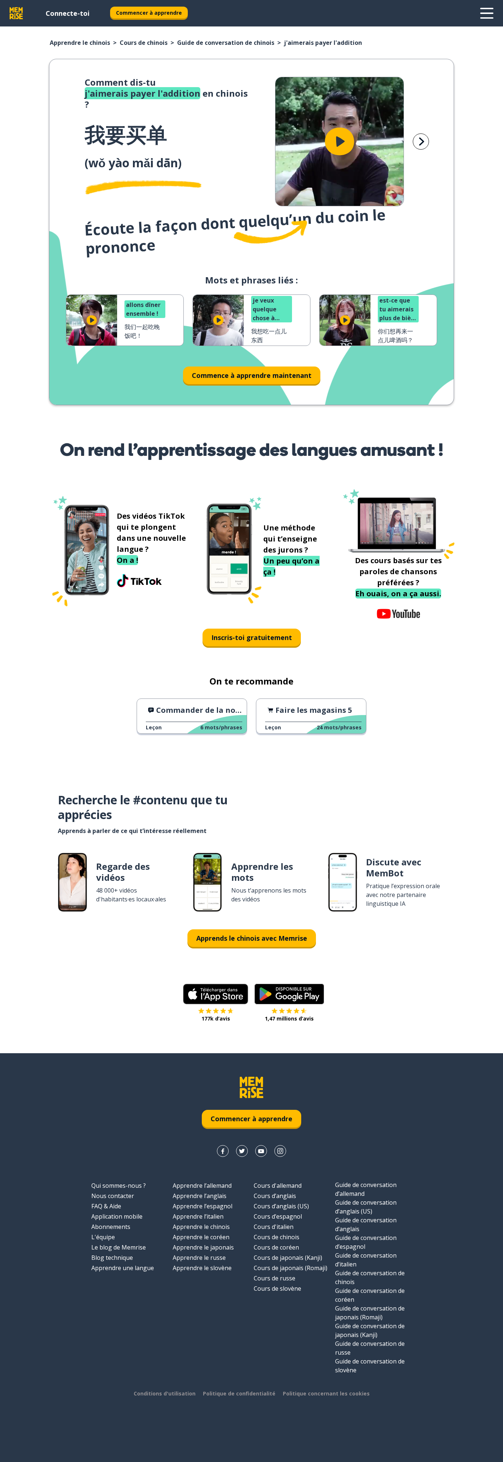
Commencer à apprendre (149, 12)
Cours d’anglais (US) (281, 1206)
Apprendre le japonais (203, 1247)
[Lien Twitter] (242, 1151)
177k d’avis (215, 1018)
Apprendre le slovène (202, 1268)
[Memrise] (16, 13)
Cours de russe (274, 1278)
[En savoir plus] (487, 13)
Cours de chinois (144, 43)
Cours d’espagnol (278, 1216)
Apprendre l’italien (198, 1216)
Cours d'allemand (278, 1186)
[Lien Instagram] (280, 1151)
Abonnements (110, 1227)
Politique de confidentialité (239, 1393)
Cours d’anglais (275, 1196)
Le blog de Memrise (118, 1247)
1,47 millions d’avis (289, 1018)
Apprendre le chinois (80, 43)
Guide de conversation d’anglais (366, 1224)
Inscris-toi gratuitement (251, 637)
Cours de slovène (277, 1288)
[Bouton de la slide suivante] (421, 141)
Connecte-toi (67, 13)
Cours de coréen (276, 1247)
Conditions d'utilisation (165, 1393)
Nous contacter (112, 1196)
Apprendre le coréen (201, 1237)
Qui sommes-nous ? (118, 1186)
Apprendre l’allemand (202, 1186)
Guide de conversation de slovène (370, 1365)
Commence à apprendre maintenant (252, 375)
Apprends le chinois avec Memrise (251, 938)
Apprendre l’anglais (199, 1196)
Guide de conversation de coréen (370, 1295)
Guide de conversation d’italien (366, 1259)
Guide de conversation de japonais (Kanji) (370, 1330)
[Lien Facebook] (223, 1151)
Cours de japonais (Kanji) (288, 1258)
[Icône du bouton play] (339, 141)
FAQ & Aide (106, 1206)
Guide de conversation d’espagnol (366, 1242)
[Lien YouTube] (261, 1151)
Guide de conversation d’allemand (366, 1189)
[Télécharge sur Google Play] (289, 994)
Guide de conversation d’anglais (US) (366, 1206)
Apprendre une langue (122, 1268)
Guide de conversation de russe (370, 1348)
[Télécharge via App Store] (216, 994)
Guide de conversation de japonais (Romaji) (370, 1312)
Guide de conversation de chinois (225, 43)
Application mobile (117, 1216)
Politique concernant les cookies (326, 1393)
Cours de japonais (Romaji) (290, 1268)
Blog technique (112, 1258)
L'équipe (103, 1237)
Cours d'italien (273, 1227)
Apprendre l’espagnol (202, 1206)
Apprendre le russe (199, 1258)
